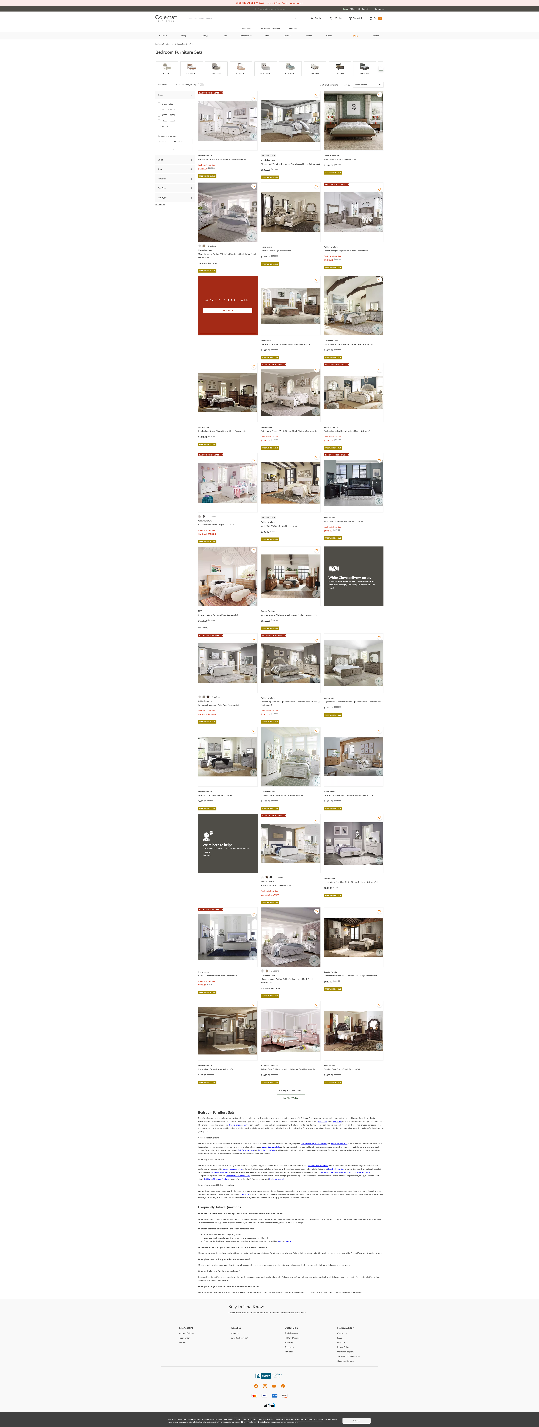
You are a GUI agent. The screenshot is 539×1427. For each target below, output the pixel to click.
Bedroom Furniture (163, 44)
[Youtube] (274, 1387)
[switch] (201, 84)
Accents (308, 36)
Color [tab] (160, 159)
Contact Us (379, 9)
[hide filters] (162, 85)
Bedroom (163, 36)
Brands (376, 36)
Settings (186, 1333)
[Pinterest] (283, 1387)
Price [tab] (160, 95)
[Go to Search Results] (296, 18)
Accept (356, 1421)
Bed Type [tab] (162, 197)
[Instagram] (265, 1387)
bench (280, 1241)
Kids (267, 36)
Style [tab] (160, 169)
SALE (355, 36)
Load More (290, 1098)
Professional (246, 29)
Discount (292, 1338)
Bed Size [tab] (162, 188)
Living (183, 36)
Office (329, 36)
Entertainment (246, 36)
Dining (204, 36)
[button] (315, 18)
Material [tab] (162, 178)
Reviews (345, 1361)
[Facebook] (256, 1387)
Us (235, 1333)
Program (291, 1333)
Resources (293, 29)
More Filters (160, 204)
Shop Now (227, 310)
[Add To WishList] (253, 98)
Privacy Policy (262, 1422)
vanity (288, 1241)
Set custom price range (167, 136)
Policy (343, 1347)
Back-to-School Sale (206, 165)
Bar (225, 36)
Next (381, 68)
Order (184, 1338)
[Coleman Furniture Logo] (166, 21)
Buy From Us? (239, 1338)
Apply (175, 149)
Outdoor (287, 36)
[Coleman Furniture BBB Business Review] (269, 1378)
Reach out (207, 855)
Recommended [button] (361, 85)
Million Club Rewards (270, 29)
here (295, 1422)
